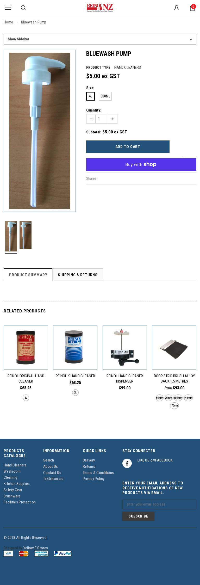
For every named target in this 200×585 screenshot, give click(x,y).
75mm (168, 397)
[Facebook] (127, 463)
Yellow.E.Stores (35, 548)
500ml (105, 96)
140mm (188, 397)
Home (8, 22)
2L (25, 397)
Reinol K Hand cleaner (75, 376)
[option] (40, 131)
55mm (159, 397)
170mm (174, 405)
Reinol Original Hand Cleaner (26, 379)
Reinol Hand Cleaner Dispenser (125, 379)
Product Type (98, 67)
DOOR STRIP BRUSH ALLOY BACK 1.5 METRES (174, 379)
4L (90, 96)
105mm (178, 397)
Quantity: (93, 110)
